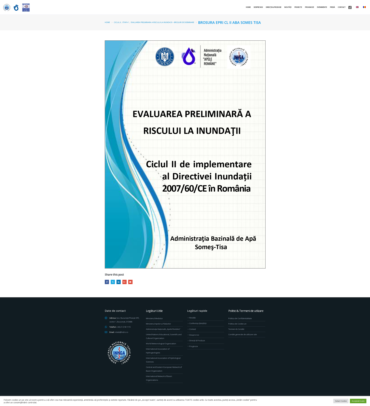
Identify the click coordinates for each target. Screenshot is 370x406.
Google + (124, 282)
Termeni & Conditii (236, 329)
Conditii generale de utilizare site (242, 334)
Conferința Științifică (197, 323)
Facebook (107, 282)
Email (130, 282)
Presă (332, 7)
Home (248, 7)
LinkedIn (118, 282)
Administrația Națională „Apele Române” (163, 329)
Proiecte (298, 7)
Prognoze (309, 7)
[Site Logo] (16, 7)
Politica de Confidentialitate (240, 318)
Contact (341, 7)
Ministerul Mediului (154, 318)
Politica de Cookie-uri (237, 324)
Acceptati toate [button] (358, 401)
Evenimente (322, 7)
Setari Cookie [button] (341, 401)
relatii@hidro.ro (121, 332)
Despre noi (258, 7)
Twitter (113, 282)
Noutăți (287, 7)
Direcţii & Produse (273, 7)
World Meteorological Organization (161, 343)
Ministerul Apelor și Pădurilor (158, 324)
